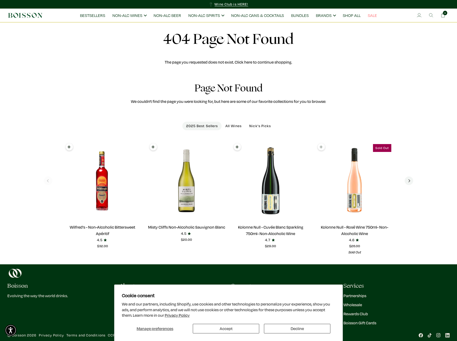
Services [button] (353, 286)
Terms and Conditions (85, 335)
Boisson (19, 335)
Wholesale (352, 304)
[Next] (409, 180)
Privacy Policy (177, 315)
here (248, 62)
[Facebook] (421, 335)
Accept (226, 328)
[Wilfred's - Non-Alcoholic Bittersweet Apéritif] (102, 181)
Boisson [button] (17, 286)
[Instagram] (438, 335)
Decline (297, 328)
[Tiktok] (430, 335)
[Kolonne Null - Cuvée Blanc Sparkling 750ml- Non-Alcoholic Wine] (270, 181)
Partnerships (354, 295)
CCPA (113, 335)
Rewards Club (355, 313)
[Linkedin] (447, 335)
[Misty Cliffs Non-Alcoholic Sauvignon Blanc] (186, 181)
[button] (129, 15)
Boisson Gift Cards (359, 323)
